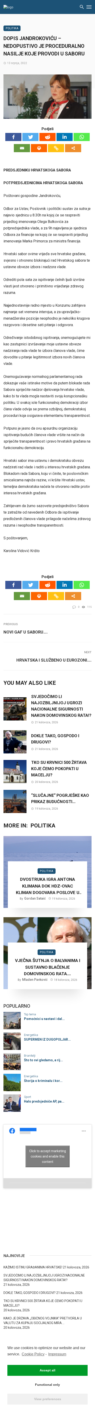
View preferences (47, 1399)
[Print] (39, 148)
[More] (73, 148)
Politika (12, 28)
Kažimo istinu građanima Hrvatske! (32, 1267)
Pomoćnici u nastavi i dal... (44, 1019)
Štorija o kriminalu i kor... (43, 1081)
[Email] (22, 148)
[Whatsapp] (82, 137)
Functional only (47, 1384)
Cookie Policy (33, 1354)
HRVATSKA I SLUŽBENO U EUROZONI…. (54, 660)
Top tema (30, 1014)
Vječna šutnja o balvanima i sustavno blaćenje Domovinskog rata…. (47, 967)
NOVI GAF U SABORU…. (25, 632)
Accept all (47, 1370)
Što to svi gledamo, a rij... (43, 1060)
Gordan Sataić (35, 898)
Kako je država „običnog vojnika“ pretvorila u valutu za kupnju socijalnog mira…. (42, 1320)
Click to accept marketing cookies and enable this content (47, 1156)
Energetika (31, 1035)
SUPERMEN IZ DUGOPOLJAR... (47, 1039)
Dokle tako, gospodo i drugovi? (55, 738)
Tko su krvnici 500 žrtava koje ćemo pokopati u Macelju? (59, 768)
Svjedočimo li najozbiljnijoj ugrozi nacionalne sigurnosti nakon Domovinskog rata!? (61, 706)
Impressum (57, 1354)
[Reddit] (47, 137)
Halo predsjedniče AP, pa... (44, 1101)
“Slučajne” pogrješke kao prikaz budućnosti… (60, 798)
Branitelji (30, 1055)
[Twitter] (30, 137)
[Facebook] (13, 137)
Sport (27, 1097)
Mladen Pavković (35, 979)
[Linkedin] (64, 137)
